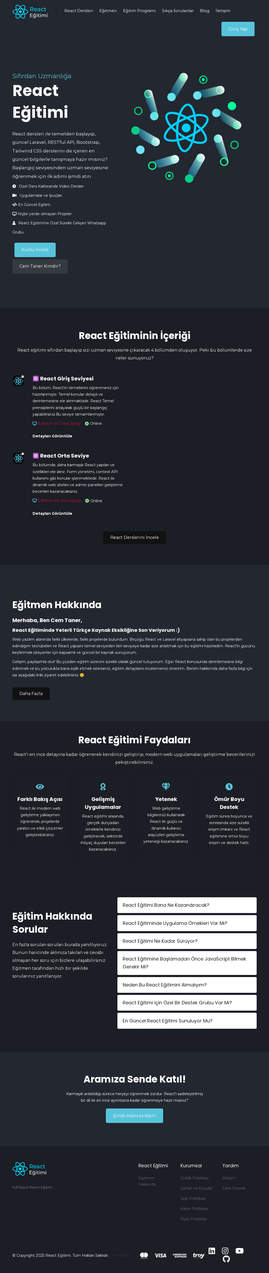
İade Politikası (192, 1198)
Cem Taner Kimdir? (40, 266)
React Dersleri (78, 10)
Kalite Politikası (194, 1208)
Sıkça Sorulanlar (178, 10)
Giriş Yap (238, 28)
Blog (204, 10)
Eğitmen (108, 10)
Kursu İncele (35, 249)
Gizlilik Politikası (194, 1178)
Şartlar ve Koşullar (196, 1188)
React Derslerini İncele (134, 537)
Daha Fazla (31, 693)
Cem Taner (120, 1255)
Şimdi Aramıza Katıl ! (134, 1115)
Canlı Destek (234, 1188)
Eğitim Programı (139, 10)
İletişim (223, 10)
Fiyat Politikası (193, 1219)
